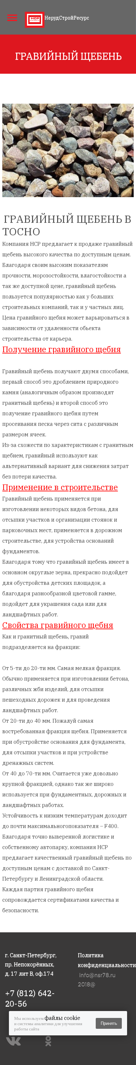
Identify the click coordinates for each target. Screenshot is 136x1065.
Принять (109, 1023)
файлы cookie (62, 1018)
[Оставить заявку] (124, 16)
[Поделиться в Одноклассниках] (50, 1041)
